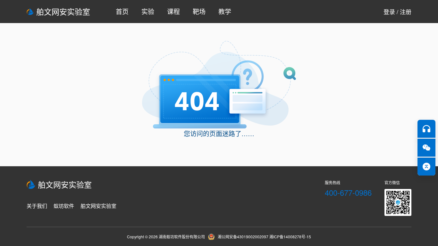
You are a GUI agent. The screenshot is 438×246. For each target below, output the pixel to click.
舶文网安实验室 (63, 11)
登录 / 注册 (397, 11)
